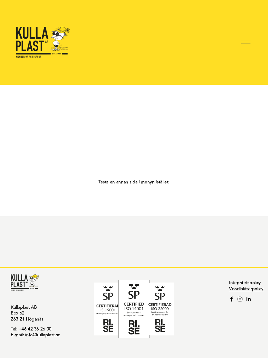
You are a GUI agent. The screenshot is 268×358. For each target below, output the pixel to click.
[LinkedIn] (248, 299)
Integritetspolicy (245, 283)
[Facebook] (231, 299)
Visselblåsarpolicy (246, 289)
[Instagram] (240, 299)
